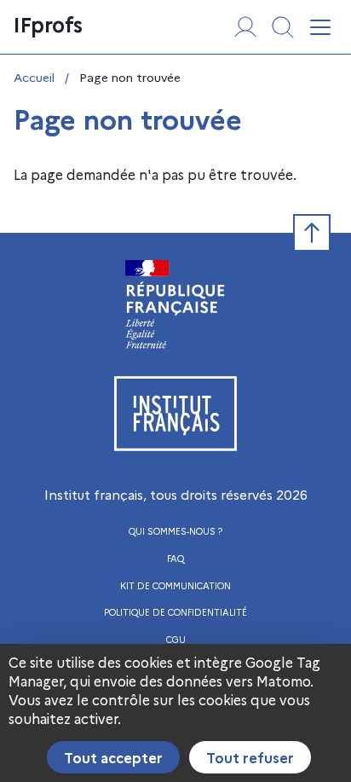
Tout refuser (250, 757)
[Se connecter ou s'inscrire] (245, 27)
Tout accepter (113, 757)
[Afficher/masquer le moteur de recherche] (283, 27)
